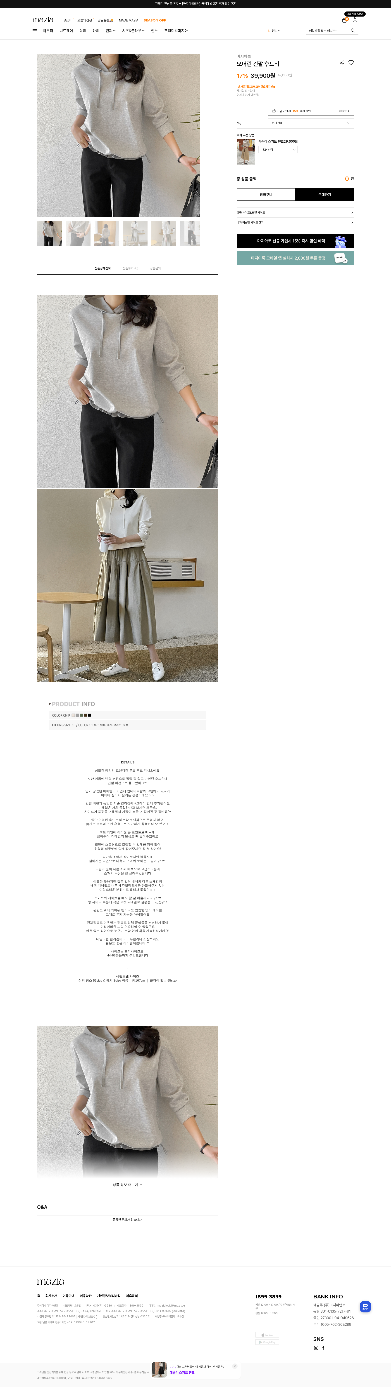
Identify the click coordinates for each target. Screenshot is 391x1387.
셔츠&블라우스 (133, 30)
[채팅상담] (365, 1307)
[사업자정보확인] (87, 1317)
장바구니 (266, 195)
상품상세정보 (103, 268)
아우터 (48, 30)
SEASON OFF (155, 20)
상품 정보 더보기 (126, 1185)
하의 (96, 30)
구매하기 (324, 195)
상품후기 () (130, 268)
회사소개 (51, 1296)
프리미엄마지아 (176, 30)
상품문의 (155, 268)
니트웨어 (66, 30)
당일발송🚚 (106, 20)
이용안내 (68, 1296)
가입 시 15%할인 (355, 14)
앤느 (154, 30)
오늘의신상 (84, 20)
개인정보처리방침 (109, 1296)
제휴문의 (132, 1296)
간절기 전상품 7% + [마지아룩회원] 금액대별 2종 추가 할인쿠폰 (195, 4)
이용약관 (86, 1296)
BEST (68, 20)
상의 (82, 30)
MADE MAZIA (128, 20)
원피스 (111, 30)
